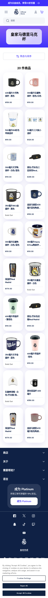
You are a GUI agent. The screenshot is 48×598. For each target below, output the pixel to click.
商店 (5, 452)
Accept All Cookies (24, 593)
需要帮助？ (9, 470)
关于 (5, 461)
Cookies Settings (24, 578)
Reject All (24, 586)
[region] (24, 578)
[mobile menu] (6, 12)
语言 (5, 479)
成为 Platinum (24, 501)
